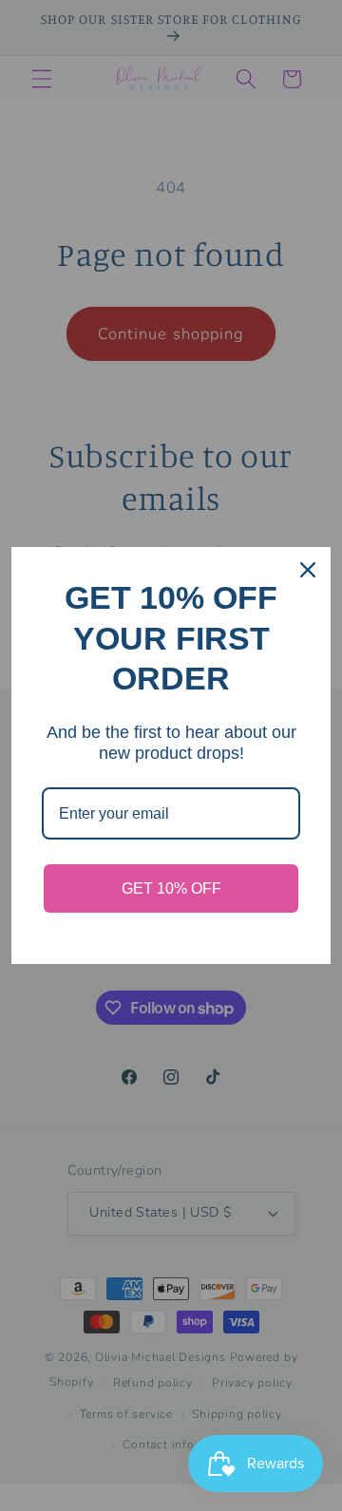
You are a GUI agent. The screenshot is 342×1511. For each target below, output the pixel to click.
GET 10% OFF (171, 888)
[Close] (308, 570)
